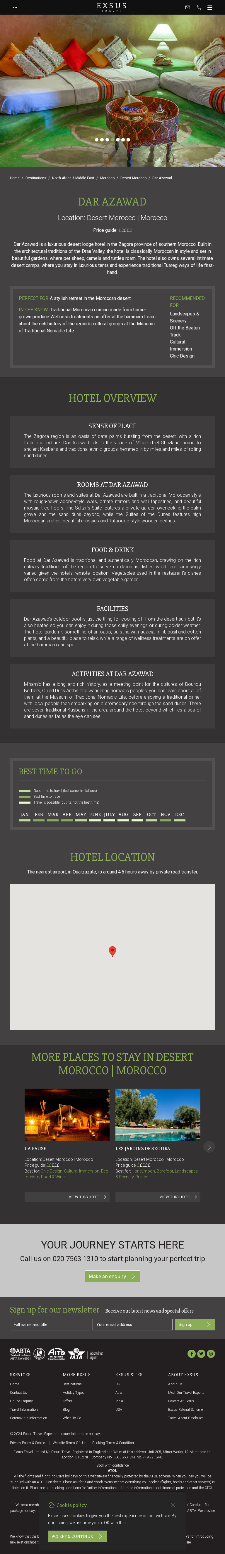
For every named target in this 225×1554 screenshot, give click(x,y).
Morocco (107, 178)
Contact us (18, 1393)
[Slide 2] (102, 139)
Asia (118, 1393)
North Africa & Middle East (73, 178)
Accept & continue (72, 1536)
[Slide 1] (96, 139)
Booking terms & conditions (114, 1443)
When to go (72, 1418)
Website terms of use (69, 1443)
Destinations (35, 178)
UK (117, 1384)
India (119, 1401)
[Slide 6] (123, 139)
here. (188, 1542)
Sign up (185, 1324)
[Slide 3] (107, 139)
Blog (66, 1410)
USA (118, 1410)
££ (52, 1165)
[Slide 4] (112, 139)
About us (175, 1384)
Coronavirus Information (28, 1418)
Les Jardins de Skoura (142, 1148)
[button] (112, 951)
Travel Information (24, 1410)
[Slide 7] (128, 139)
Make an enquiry (107, 1276)
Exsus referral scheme (185, 1410)
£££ (55, 1165)
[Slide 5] (118, 139)
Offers (67, 1401)
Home (15, 178)
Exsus (112, 7)
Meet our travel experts (186, 1393)
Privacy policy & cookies (28, 1443)
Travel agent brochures (186, 1418)
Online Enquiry (21, 1401)
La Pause (35, 1148)
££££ (126, 230)
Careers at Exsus (181, 1401)
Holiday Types (73, 1393)
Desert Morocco (133, 178)
